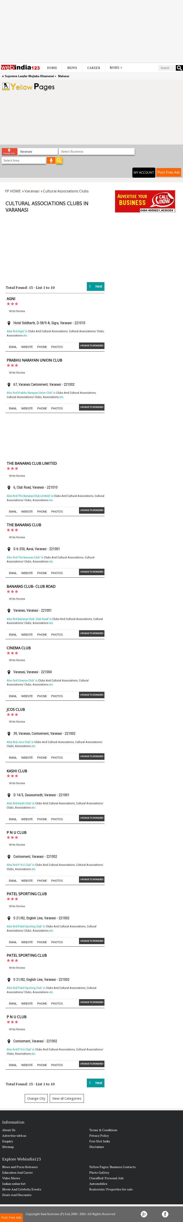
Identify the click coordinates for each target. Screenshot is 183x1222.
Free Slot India (99, 1141)
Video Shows (11, 1178)
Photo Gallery (99, 1172)
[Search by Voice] (51, 160)
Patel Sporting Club (27, 893)
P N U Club (17, 832)
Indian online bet (14, 1184)
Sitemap (8, 1147)
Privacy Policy (99, 1135)
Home (52, 68)
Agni (11, 298)
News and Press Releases (20, 1167)
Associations (15, 335)
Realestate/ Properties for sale (111, 1189)
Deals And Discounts (16, 1195)
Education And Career (17, 1172)
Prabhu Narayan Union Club (34, 360)
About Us (8, 1130)
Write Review (17, 311)
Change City (36, 1098)
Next (98, 286)
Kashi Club (17, 771)
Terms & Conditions (103, 1130)
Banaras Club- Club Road (31, 586)
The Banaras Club (24, 524)
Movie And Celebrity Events (21, 1189)
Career (93, 68)
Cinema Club (19, 647)
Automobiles (98, 1184)
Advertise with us (14, 1135)
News (72, 68)
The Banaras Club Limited (32, 463)
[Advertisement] (91, 31)
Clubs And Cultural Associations (48, 331)
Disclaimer (96, 1147)
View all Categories (66, 1098)
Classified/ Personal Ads (106, 1178)
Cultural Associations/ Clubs (86, 331)
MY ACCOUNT (143, 172)
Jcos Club (16, 709)
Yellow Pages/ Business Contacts (112, 1167)
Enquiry (7, 1141)
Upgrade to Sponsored (91, 345)
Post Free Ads (168, 172)
